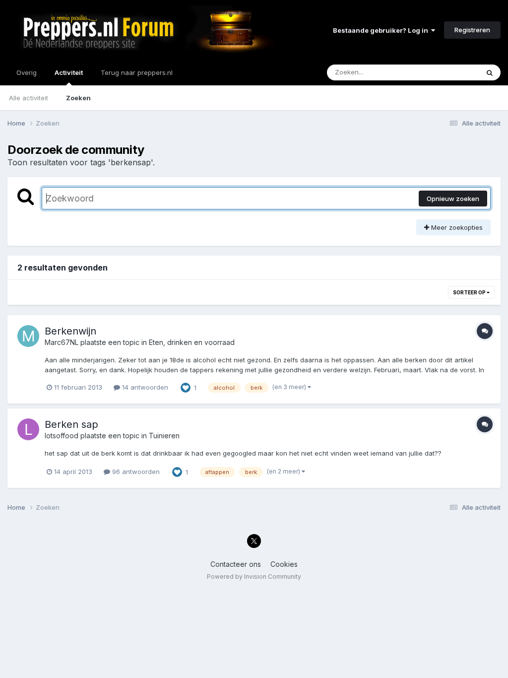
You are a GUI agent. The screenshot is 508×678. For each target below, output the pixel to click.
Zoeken (78, 98)
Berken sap (71, 424)
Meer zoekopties (456, 227)
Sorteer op (470, 292)
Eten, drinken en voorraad (192, 342)
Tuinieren (164, 435)
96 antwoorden (135, 471)
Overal (455, 72)
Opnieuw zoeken (453, 199)
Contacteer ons (235, 564)
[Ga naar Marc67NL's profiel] (28, 336)
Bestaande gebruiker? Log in (382, 30)
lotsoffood (61, 435)
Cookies (284, 564)
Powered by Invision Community (254, 576)
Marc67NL (61, 342)
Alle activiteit (28, 98)
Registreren (472, 30)
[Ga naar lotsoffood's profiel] (28, 429)
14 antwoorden (144, 387)
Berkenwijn (70, 331)
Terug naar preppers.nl (137, 72)
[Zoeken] (490, 72)
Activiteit (69, 72)
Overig (26, 72)
